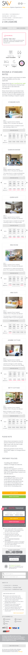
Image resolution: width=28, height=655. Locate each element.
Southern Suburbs (6, 17)
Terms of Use (7, 589)
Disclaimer (15, 585)
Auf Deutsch (14, 559)
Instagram (19, 619)
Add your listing (14, 645)
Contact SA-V (7, 585)
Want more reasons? (18, 613)
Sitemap (20, 651)
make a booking (14, 496)
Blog (6, 623)
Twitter (7, 621)
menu (22, 4)
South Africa (5, 14)
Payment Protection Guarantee (12, 539)
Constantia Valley (17, 17)
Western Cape (5, 16)
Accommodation (14, 14)
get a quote (14, 493)
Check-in (9, 513)
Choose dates (14, 130)
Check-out (19, 513)
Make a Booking (21, 28)
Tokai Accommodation (8, 19)
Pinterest (19, 621)
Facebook (7, 619)
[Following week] (27, 135)
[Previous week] (1, 135)
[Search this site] (19, 4)
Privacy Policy (7, 587)
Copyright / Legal (17, 587)
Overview (4, 28)
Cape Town (12, 16)
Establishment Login (17, 589)
